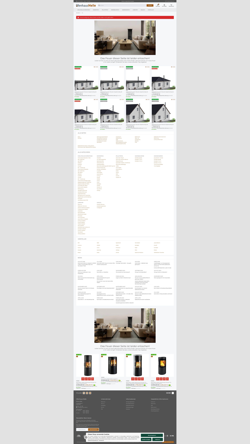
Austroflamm (100, 174)
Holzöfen (99, 157)
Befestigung (80, 188)
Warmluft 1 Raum (120, 157)
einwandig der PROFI (83, 185)
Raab (136, 247)
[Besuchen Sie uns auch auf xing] (90, 393)
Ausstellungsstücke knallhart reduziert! (125, 302)
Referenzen (103, 401)
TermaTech (99, 188)
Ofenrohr (80, 204)
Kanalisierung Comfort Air (84, 227)
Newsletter (128, 409)
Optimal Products (139, 252)
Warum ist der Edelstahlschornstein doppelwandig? (143, 294)
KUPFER (80, 164)
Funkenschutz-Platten (83, 209)
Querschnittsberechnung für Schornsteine (103, 278)
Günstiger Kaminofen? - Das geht (123, 263)
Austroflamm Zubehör (83, 219)
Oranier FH (99, 187)
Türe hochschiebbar (158, 164)
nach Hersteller (81, 217)
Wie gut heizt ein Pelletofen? (160, 272)
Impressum (153, 401)
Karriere (102, 407)
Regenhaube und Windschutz (84, 197)
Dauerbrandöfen (100, 164)
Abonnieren (93, 429)
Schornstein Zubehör (82, 187)
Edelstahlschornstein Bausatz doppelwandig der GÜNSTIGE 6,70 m (163, 125)
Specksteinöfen (100, 161)
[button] (151, 9)
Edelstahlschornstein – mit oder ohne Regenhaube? (124, 294)
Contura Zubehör (82, 220)
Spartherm (118, 242)
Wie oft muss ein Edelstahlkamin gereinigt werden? (142, 278)
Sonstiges (80, 198)
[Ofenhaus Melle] (86, 5)
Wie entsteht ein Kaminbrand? (123, 272)
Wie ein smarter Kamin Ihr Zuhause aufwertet (86, 289)
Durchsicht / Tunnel (158, 157)
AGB (152, 405)
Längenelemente (81, 193)
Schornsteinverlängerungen (84, 180)
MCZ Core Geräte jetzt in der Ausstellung (84, 273)
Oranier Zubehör (81, 230)
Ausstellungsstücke (101, 206)
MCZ (117, 174)
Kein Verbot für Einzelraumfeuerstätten (163, 288)
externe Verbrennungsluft (83, 207)
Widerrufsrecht (153, 407)
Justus (98, 180)
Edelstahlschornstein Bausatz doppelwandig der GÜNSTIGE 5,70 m (111, 125)
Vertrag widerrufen (168, 442)
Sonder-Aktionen (100, 204)
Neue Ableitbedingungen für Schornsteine (84, 294)
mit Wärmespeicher (101, 159)
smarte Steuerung (101, 167)
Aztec (98, 252)
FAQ (102, 409)
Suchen (150, 5)
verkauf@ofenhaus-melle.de (82, 407)
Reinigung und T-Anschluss (84, 195)
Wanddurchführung (82, 190)
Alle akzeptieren (152, 435)
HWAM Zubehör (81, 224)
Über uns (102, 403)
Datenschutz (153, 403)
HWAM (98, 179)
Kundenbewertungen (130, 407)
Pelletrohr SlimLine (82, 206)
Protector (118, 247)
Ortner (117, 252)
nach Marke (99, 172)
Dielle (117, 170)
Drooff (98, 177)
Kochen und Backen (101, 169)
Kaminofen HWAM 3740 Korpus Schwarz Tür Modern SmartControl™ (161, 383)
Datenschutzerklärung (95, 424)
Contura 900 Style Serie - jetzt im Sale (162, 267)
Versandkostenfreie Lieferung (85, 95)
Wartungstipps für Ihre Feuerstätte (162, 277)
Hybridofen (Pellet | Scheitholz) (123, 162)
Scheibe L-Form (138, 159)
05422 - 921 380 (80, 406)
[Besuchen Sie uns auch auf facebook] (84, 393)
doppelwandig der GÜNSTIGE (84, 182)
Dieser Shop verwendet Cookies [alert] (98, 434)
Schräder (156, 247)
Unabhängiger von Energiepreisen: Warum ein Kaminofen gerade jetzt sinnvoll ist (162, 264)
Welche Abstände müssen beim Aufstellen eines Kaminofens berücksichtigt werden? (142, 282)
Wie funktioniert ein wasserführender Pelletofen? (124, 289)
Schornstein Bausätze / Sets (84, 157)
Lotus (98, 182)
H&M (98, 242)
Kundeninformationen (130, 405)
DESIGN (79, 162)
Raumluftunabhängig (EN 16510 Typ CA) (106, 166)
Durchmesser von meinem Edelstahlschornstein (141, 289)
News (85, 1)
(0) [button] (170, 1)
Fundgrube (99, 207)
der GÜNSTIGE (81, 159)
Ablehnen (157, 439)
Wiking (98, 190)
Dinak (155, 250)
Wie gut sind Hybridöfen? (141, 272)
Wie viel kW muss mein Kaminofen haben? (105, 282)
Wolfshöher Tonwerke (159, 252)
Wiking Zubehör (81, 233)
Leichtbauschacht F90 (83, 200)
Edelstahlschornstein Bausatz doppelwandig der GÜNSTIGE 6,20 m (137, 125)
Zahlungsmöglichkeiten (130, 401)
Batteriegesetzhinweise (155, 409)
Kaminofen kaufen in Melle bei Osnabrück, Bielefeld (123, 300)
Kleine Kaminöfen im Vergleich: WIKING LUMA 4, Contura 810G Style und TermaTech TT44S (87, 264)
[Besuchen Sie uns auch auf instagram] (87, 393)
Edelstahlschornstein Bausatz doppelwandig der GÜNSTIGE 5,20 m (86, 125)
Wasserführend (100, 162)
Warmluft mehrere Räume (122, 159)
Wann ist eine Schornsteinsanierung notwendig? (86, 278)
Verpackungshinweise (155, 410)
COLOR (79, 166)
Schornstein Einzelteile (83, 169)
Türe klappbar (157, 166)
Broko (79, 252)
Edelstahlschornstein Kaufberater (142, 299)
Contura (98, 175)
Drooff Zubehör (81, 222)
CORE (117, 166)
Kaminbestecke (81, 212)
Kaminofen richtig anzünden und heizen (163, 293)
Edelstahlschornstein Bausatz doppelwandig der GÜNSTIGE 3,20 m (86, 92)
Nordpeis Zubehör (82, 228)
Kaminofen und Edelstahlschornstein (105, 299)
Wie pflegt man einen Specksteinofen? (105, 288)
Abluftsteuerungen (82, 214)
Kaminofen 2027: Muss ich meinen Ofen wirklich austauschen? (106, 264)
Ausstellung (103, 405)
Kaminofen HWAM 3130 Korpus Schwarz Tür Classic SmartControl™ (86, 383)
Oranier (98, 185)
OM (75, 90)
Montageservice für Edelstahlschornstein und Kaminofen (105, 294)
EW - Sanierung (81, 167)
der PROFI (80, 161)
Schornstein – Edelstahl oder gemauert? (141, 264)
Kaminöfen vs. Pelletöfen (102, 272)
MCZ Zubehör (81, 225)
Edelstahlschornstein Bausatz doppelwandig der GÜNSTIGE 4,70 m (163, 92)
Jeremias (99, 250)
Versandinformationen (130, 403)
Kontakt (88, 1)
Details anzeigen (146, 439)
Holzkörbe (80, 211)
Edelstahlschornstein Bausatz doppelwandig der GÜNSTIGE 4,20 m (137, 92)
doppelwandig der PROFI (83, 183)
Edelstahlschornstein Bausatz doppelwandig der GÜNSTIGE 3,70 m (111, 92)
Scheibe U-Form (138, 161)
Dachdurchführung (82, 192)
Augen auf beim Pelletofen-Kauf (123, 277)
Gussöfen (99, 170)
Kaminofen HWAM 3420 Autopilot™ (109, 379)
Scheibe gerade (138, 157)
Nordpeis (99, 183)
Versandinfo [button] (88, 388)
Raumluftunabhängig (121, 164)
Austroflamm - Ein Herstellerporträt (86, 299)
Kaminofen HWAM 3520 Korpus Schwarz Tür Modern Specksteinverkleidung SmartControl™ (137, 383)
